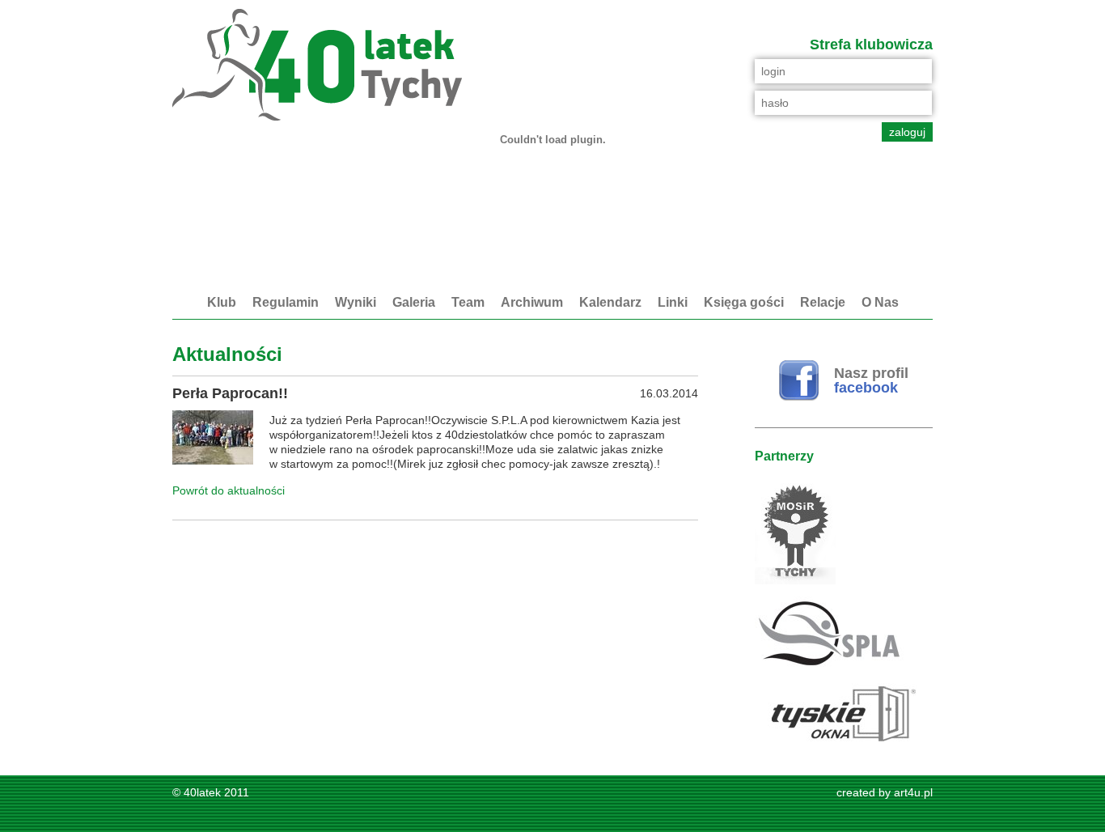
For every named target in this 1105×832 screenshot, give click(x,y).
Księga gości (744, 302)
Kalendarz (610, 302)
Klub (221, 302)
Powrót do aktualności (228, 490)
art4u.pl (913, 792)
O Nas (880, 302)
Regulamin (285, 302)
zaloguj (907, 131)
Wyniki (355, 302)
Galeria (413, 302)
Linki (673, 302)
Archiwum (532, 302)
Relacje (822, 302)
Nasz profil (871, 380)
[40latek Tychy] (317, 66)
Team (468, 302)
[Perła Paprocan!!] (212, 439)
